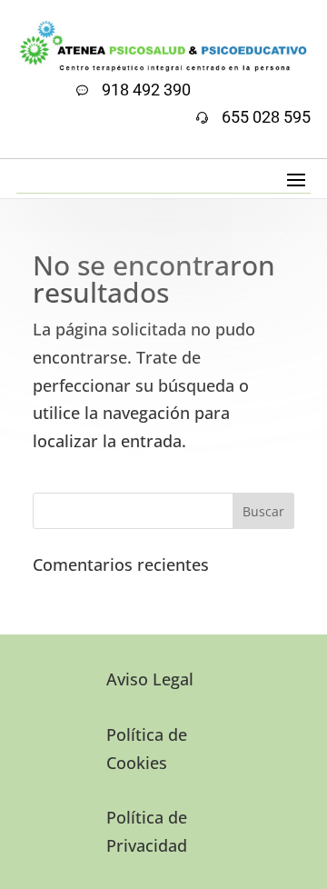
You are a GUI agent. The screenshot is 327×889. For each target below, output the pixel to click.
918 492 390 (146, 89)
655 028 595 (266, 116)
